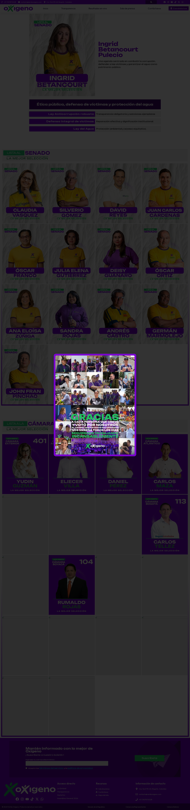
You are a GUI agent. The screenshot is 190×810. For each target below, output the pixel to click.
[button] (131, 358)
